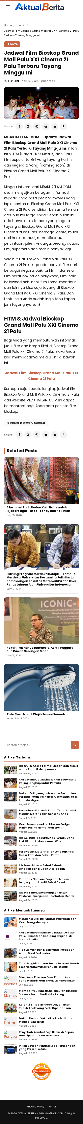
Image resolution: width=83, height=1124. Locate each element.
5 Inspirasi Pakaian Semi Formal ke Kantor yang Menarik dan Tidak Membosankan (49, 979)
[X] (28, 126)
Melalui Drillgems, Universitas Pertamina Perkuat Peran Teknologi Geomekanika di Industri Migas (48, 797)
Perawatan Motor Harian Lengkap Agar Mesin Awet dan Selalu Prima (47, 853)
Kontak (52, 1106)
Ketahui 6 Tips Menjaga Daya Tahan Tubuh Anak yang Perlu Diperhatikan (45, 1006)
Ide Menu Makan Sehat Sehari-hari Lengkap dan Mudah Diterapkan (43, 867)
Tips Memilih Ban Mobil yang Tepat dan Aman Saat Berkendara (46, 951)
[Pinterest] (63, 126)
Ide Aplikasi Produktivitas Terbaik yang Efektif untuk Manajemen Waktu (46, 839)
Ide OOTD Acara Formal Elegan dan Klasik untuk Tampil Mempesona (48, 767)
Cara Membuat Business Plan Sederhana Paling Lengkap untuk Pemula (48, 781)
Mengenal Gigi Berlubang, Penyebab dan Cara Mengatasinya (47, 920)
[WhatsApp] (36, 126)
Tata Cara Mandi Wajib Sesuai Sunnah (36, 714)
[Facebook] (19, 126)
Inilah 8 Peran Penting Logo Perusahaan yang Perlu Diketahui (47, 1047)
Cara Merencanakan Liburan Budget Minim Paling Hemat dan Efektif (45, 826)
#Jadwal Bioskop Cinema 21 (26, 423)
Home (8, 25)
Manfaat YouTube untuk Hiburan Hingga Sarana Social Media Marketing (48, 992)
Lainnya (21, 25)
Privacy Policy (35, 1106)
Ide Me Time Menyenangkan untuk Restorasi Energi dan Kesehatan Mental (47, 894)
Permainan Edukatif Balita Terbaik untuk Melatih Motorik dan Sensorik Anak (48, 812)
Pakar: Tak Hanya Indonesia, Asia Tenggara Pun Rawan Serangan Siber (40, 649)
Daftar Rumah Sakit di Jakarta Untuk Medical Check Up (45, 1020)
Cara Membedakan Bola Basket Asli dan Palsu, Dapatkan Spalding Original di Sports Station (47, 936)
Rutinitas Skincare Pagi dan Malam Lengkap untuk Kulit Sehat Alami (44, 881)
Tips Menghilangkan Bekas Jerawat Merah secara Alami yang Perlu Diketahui (49, 965)
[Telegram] (45, 126)
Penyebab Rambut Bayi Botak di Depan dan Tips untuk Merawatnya (46, 1034)
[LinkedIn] (54, 126)
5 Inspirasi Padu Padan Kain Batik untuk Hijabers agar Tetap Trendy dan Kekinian (38, 509)
